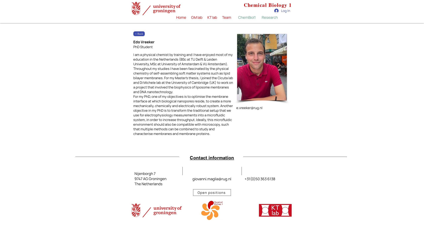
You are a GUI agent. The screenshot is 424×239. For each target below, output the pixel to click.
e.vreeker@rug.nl (249, 108)
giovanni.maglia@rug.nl (211, 178)
